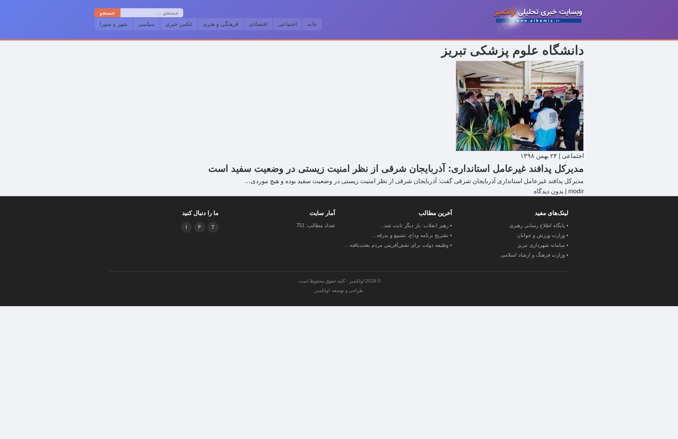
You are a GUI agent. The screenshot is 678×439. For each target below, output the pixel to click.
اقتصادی (258, 24)
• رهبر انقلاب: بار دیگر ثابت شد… (415, 225)
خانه (312, 24)
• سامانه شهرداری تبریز (543, 245)
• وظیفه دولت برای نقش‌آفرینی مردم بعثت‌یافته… (398, 245)
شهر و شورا (114, 24)
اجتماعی (287, 24)
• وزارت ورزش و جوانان (543, 235)
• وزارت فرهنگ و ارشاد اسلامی (535, 255)
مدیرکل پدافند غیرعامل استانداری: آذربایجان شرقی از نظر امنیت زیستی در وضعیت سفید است (396, 168)
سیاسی (146, 24)
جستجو (107, 13)
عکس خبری (179, 24)
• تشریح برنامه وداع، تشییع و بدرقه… (412, 235)
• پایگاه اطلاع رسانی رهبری (539, 225)
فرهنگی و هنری (221, 24)
